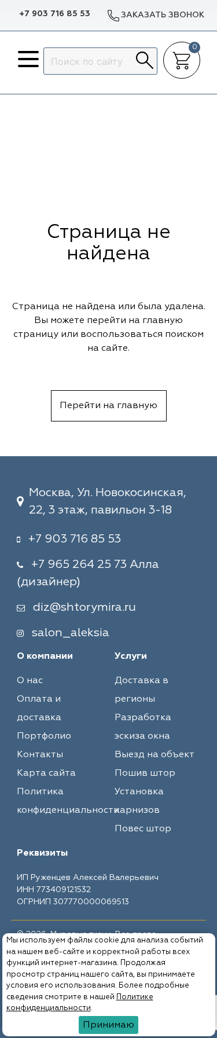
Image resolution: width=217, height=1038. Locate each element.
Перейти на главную (108, 405)
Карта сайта (46, 773)
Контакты (40, 755)
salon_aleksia (70, 633)
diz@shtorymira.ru (84, 607)
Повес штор (143, 829)
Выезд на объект (154, 755)
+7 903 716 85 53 (54, 14)
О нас (30, 680)
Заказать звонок (162, 15)
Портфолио (44, 736)
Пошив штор (145, 773)
